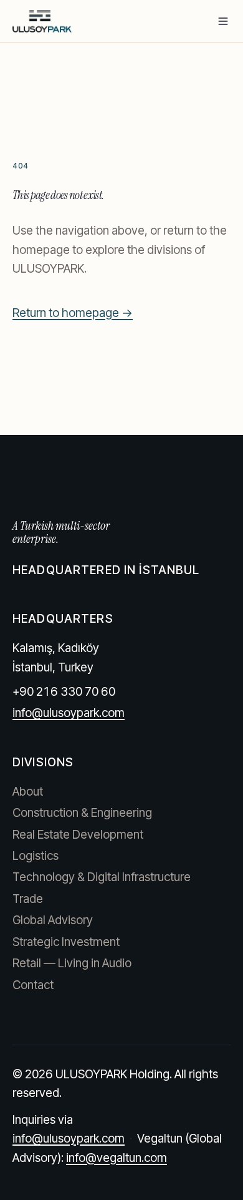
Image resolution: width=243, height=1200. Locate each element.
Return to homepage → (72, 313)
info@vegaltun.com (116, 1158)
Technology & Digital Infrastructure (101, 877)
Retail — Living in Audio (71, 963)
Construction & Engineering (82, 813)
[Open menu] (223, 21)
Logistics (35, 856)
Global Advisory (52, 920)
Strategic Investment (66, 942)
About (27, 791)
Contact (33, 985)
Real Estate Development (77, 834)
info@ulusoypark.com (68, 713)
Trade (27, 899)
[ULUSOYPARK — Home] (42, 21)
